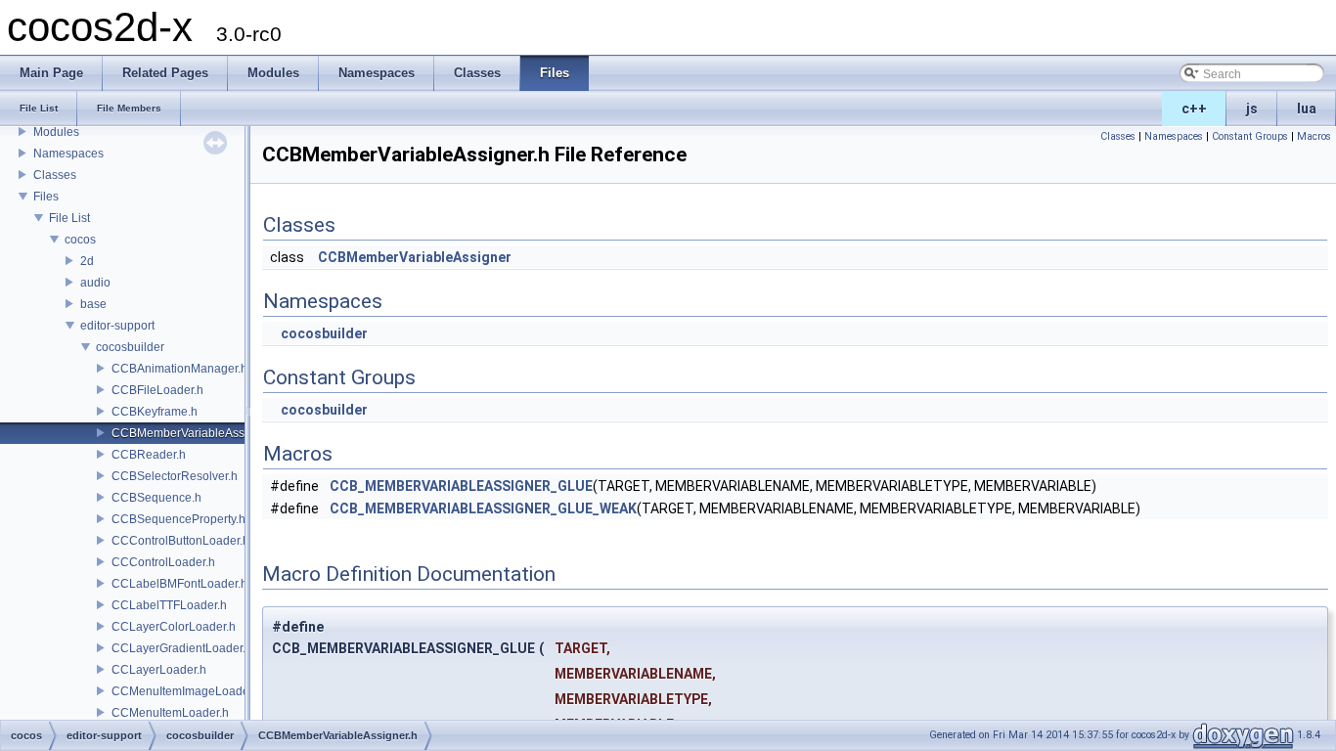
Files (46, 196)
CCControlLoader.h (163, 562)
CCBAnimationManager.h (179, 369)
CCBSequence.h (156, 498)
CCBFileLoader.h (157, 390)
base (93, 304)
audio (95, 282)
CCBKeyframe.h (154, 412)
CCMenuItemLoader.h (170, 713)
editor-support (117, 325)
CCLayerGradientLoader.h (181, 648)
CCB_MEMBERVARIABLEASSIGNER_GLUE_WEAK (483, 508)
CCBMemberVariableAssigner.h (196, 433)
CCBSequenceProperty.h (178, 519)
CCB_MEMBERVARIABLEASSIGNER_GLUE (461, 486)
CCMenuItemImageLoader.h (186, 691)
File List (69, 218)
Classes (54, 175)
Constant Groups (1250, 136)
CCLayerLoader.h (158, 670)
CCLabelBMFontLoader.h (179, 584)
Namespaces (68, 153)
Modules (56, 132)
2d (87, 261)
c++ (1194, 108)
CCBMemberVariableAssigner (415, 257)
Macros (1314, 136)
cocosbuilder (130, 347)
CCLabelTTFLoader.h (169, 605)
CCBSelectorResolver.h (174, 476)
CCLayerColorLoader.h (173, 627)
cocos (80, 239)
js (1252, 108)
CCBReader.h (148, 455)
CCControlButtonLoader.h (180, 541)
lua (1306, 108)
